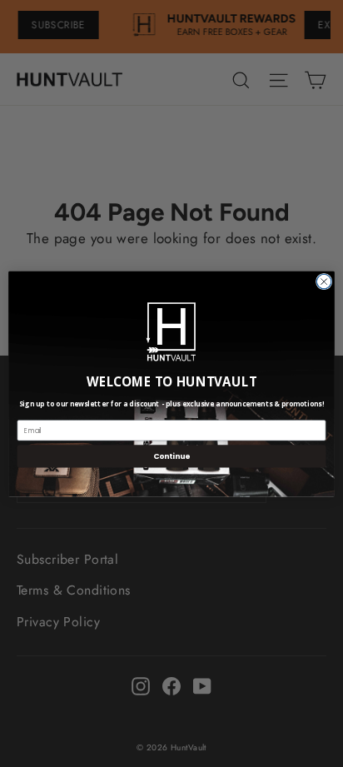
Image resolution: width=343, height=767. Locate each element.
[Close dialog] (323, 281)
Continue (171, 456)
